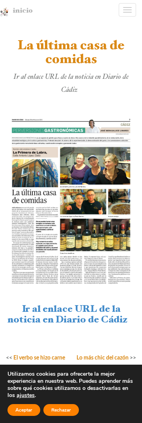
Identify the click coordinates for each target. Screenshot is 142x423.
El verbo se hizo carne (39, 358)
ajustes (26, 395)
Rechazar (61, 410)
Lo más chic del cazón (103, 358)
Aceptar (23, 410)
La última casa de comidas (71, 54)
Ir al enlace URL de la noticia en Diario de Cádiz (71, 315)
